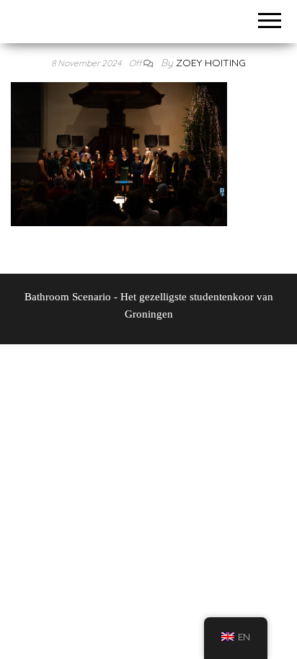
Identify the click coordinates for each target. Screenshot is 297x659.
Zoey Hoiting (211, 62)
